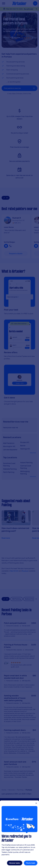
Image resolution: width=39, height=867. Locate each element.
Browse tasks (14, 863)
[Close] (36, 803)
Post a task (30, 863)
